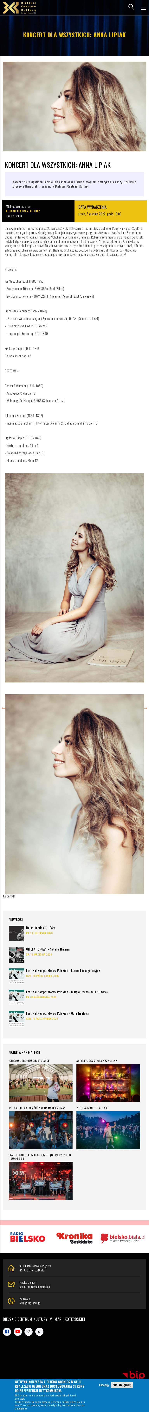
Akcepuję (104, 1385)
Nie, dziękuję (122, 1385)
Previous (4, 706)
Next (145, 706)
